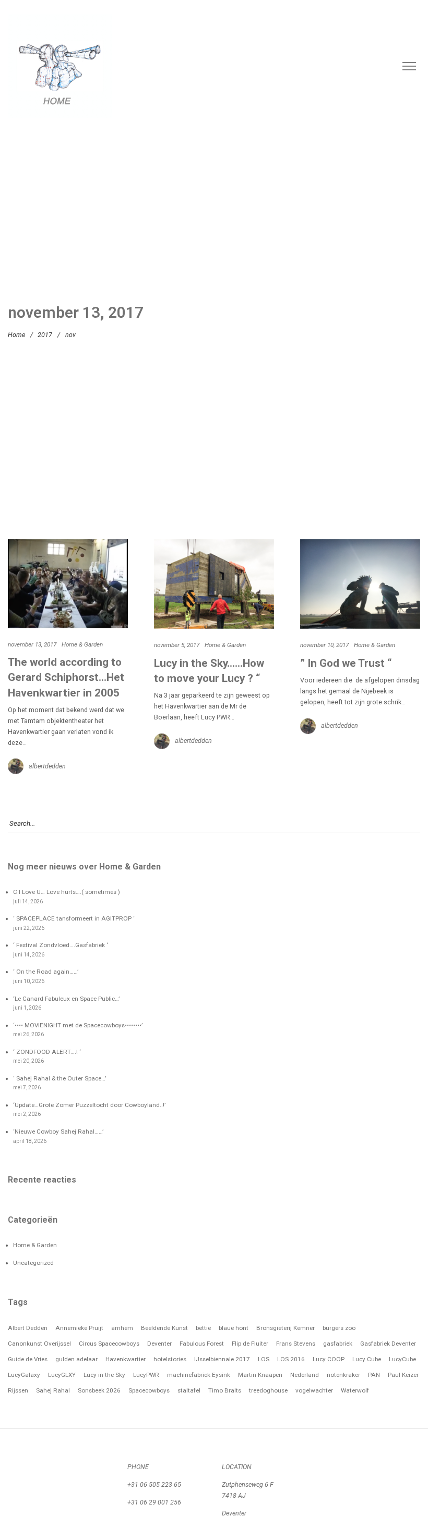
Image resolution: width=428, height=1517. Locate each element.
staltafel (188, 1390)
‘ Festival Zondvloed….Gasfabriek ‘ (60, 945)
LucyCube (402, 1359)
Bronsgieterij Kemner (285, 1328)
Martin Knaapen (260, 1374)
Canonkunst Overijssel (39, 1343)
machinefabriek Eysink (198, 1374)
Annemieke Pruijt (79, 1328)
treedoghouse (268, 1390)
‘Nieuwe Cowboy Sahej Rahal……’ (58, 1131)
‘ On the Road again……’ (45, 971)
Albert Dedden (27, 1328)
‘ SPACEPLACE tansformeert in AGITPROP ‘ (74, 918)
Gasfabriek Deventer (388, 1343)
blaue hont (233, 1328)
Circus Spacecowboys (109, 1343)
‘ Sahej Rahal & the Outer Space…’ (59, 1078)
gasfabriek (337, 1343)
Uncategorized (33, 1262)
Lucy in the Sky (104, 1374)
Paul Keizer (403, 1374)
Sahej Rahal (53, 1390)
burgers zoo (339, 1328)
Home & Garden (82, 644)
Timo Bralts (224, 1390)
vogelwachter (314, 1390)
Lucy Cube (366, 1359)
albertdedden (47, 766)
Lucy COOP (328, 1359)
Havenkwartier (125, 1359)
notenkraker (343, 1374)
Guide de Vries (27, 1359)
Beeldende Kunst (164, 1328)
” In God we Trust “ (346, 663)
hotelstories (169, 1359)
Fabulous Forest (202, 1343)
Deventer (159, 1343)
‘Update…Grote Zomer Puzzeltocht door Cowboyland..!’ (89, 1105)
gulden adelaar (76, 1359)
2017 (45, 335)
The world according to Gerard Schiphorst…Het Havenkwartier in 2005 (66, 677)
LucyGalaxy (24, 1374)
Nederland (304, 1374)
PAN (374, 1374)
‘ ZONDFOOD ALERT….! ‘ (47, 1051)
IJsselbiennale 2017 (222, 1359)
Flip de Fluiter (250, 1343)
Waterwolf (355, 1390)
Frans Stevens (295, 1343)
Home (16, 335)
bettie (203, 1328)
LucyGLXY (62, 1374)
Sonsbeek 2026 (99, 1390)
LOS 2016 (291, 1359)
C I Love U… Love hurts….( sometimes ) (66, 892)
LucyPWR (146, 1374)
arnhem (122, 1328)
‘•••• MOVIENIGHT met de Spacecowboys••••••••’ (77, 1025)
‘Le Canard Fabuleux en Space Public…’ (66, 998)
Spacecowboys (149, 1390)
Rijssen (18, 1390)
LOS (263, 1359)
